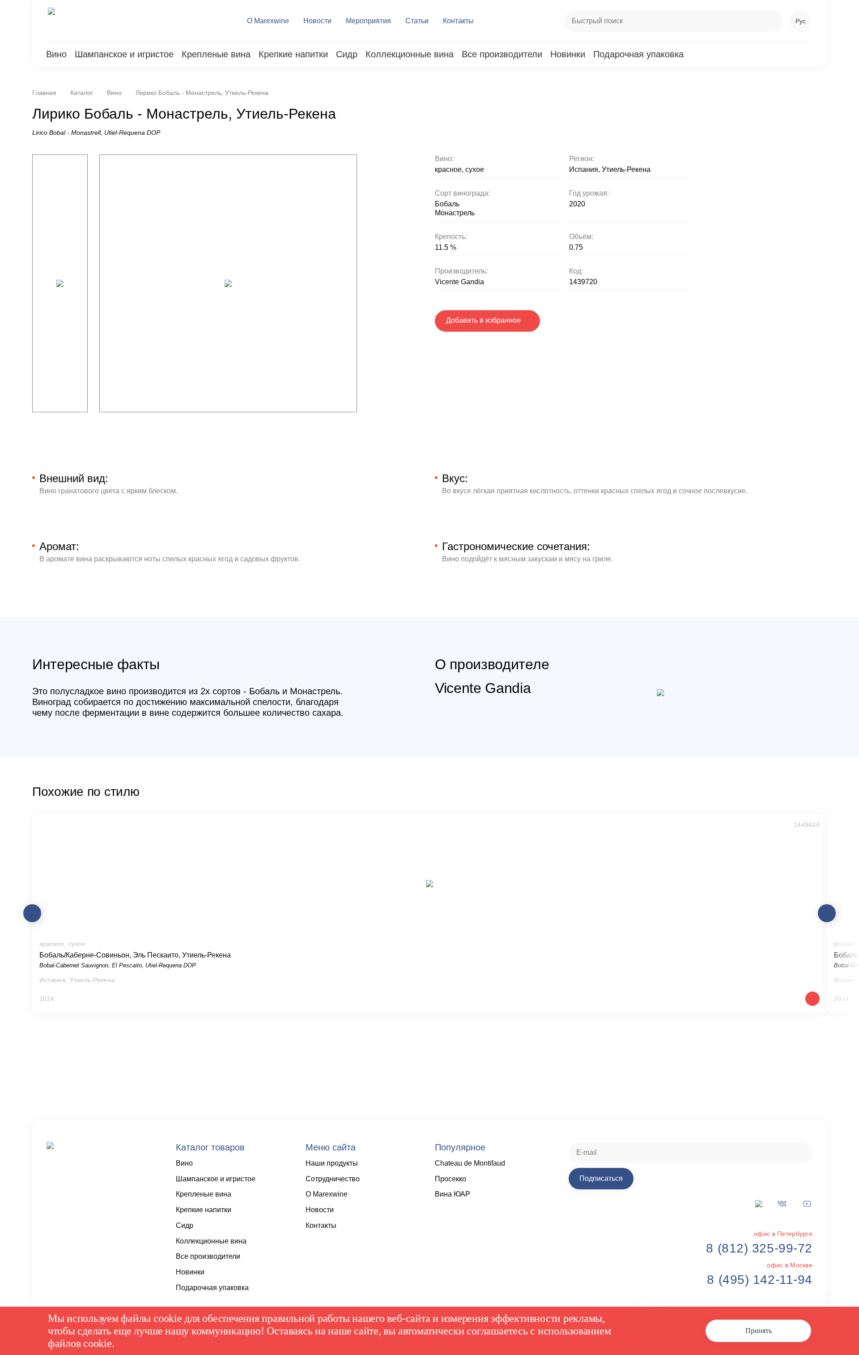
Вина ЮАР (452, 1194)
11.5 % (445, 247)
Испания (583, 169)
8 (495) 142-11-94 (759, 1280)
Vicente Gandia (459, 282)
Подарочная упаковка (638, 54)
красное (448, 169)
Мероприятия (368, 21)
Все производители (502, 54)
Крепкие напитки (293, 54)
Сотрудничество (333, 1179)
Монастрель (455, 213)
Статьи (417, 21)
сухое (474, 169)
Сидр (346, 54)
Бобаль (447, 204)
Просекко (450, 1179)
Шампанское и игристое (124, 54)
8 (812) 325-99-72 (759, 1248)
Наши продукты (332, 1163)
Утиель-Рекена (626, 169)
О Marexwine (268, 21)
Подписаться (601, 1178)
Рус (800, 21)
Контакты (458, 21)
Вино (56, 54)
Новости (317, 21)
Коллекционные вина (410, 54)
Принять (758, 1330)
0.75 (576, 247)
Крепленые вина (216, 54)
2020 (577, 204)
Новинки (567, 54)
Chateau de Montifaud (470, 1163)
